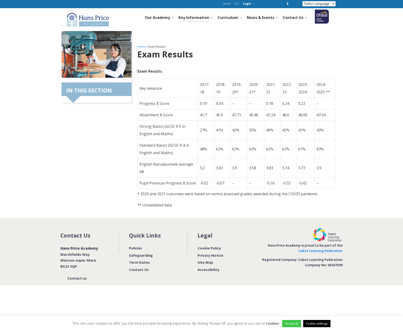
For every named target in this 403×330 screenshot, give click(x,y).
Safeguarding (141, 255)
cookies (272, 323)
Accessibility (208, 269)
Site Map (205, 262)
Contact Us (139, 269)
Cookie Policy (209, 248)
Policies (135, 248)
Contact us (77, 278)
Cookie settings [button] (317, 323)
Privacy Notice (210, 255)
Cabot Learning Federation (320, 251)
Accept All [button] (291, 323)
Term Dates (139, 262)
